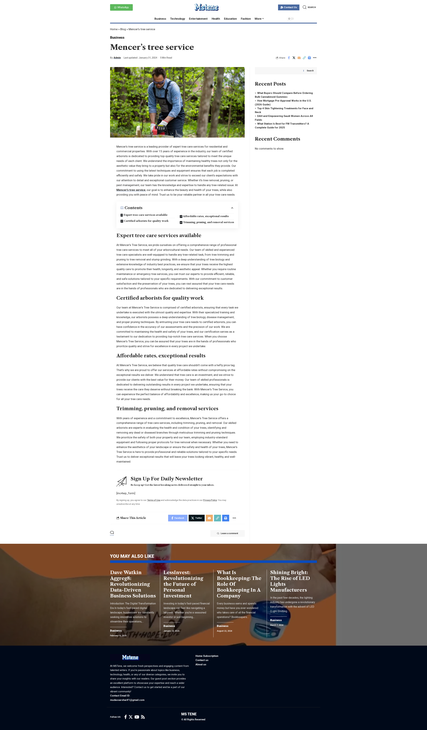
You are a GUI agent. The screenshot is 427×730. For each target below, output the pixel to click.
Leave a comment (229, 533)
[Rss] (143, 717)
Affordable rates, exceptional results (206, 216)
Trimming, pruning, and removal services (208, 222)
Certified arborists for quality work (146, 220)
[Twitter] (131, 717)
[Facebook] (125, 717)
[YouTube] (137, 717)
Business (117, 38)
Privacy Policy (210, 500)
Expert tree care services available (145, 214)
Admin (117, 57)
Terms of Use (153, 500)
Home (114, 29)
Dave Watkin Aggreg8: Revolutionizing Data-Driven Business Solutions (133, 584)
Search (310, 71)
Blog (123, 29)
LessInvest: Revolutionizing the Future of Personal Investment (183, 584)
